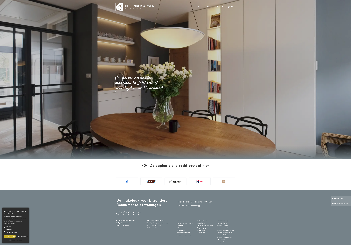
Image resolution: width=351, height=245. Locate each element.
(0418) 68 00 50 (151, 228)
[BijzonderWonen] (118, 213)
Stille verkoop (181, 228)
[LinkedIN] (138, 213)
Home (193, 7)
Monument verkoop (222, 225)
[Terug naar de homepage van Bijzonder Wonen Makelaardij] (134, 7)
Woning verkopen (202, 221)
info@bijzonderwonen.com (342, 203)
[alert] (15, 225)
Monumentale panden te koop (225, 230)
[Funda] (151, 181)
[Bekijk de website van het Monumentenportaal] (200, 181)
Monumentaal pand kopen (224, 232)
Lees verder (13, 223)
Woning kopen (201, 223)
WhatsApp (196, 206)
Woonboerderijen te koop (184, 235)
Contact (220, 7)
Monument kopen (222, 223)
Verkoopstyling (221, 242)
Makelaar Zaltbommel (223, 235)
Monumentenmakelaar (223, 228)
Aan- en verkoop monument (205, 225)
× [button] (27, 209)
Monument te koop (222, 221)
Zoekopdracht (201, 232)
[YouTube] (133, 213)
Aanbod (200, 7)
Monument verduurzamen (224, 237)
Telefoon (186, 206)
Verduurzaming (201, 230)
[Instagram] (128, 213)
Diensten (210, 7)
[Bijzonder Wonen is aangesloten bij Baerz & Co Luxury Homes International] (224, 181)
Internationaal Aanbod (183, 232)
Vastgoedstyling (201, 228)
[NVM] (127, 181)
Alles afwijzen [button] (22, 236)
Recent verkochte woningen (185, 223)
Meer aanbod (181, 230)
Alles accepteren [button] (10, 236)
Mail (179, 206)
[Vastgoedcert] (175, 181)
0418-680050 (338, 198)
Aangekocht (180, 225)
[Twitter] (123, 213)
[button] (15, 240)
